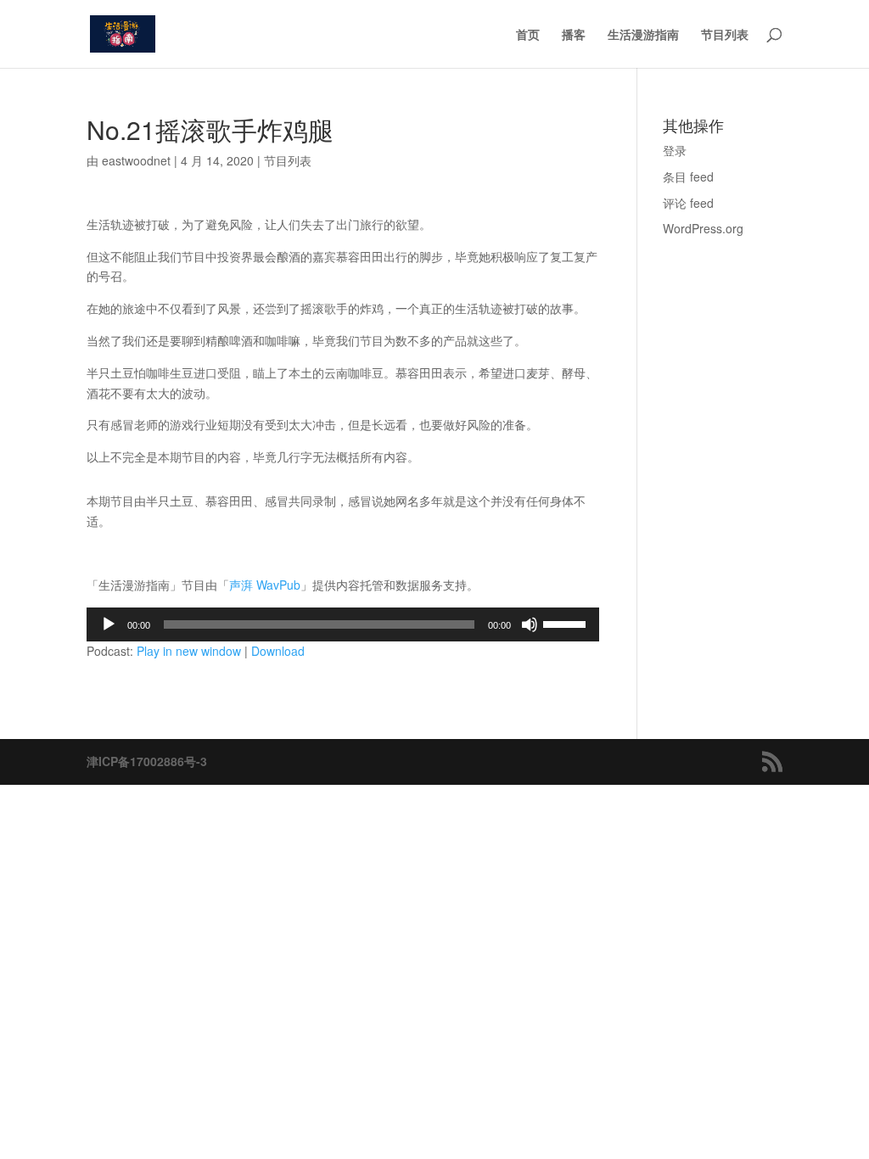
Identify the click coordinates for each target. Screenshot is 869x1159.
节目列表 (724, 35)
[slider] (567, 622)
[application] (342, 624)
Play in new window (189, 650)
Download (278, 650)
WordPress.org (703, 228)
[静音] (529, 624)
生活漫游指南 (643, 35)
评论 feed (688, 202)
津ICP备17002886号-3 (147, 761)
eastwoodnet (136, 160)
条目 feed (688, 176)
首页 (528, 35)
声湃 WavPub (264, 584)
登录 (675, 150)
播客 (574, 35)
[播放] (108, 624)
